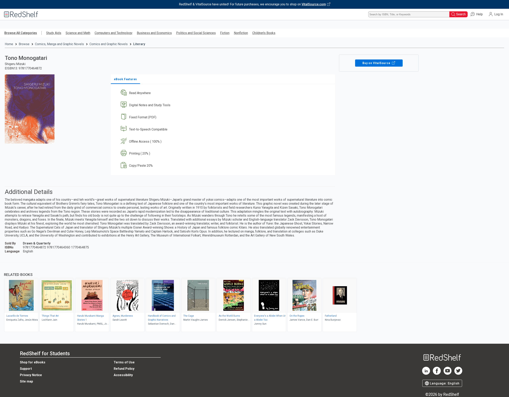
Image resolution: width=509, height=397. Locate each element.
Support (26, 369)
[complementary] (254, 297)
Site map (26, 381)
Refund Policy (124, 369)
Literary (139, 44)
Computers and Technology (113, 33)
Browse (24, 44)
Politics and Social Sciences (196, 33)
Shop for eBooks (32, 362)
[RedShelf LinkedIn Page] (426, 374)
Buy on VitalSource (376, 63)
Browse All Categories (20, 33)
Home (9, 44)
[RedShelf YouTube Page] (448, 374)
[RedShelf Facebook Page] (437, 374)
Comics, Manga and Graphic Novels (59, 44)
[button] (223, 93)
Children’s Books (263, 33)
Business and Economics (154, 33)
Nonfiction (241, 33)
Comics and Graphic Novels (108, 44)
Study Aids (53, 33)
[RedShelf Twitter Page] (458, 374)
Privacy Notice (31, 375)
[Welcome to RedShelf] (21, 14)
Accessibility (123, 375)
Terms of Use (124, 362)
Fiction (224, 33)
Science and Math (78, 33)
